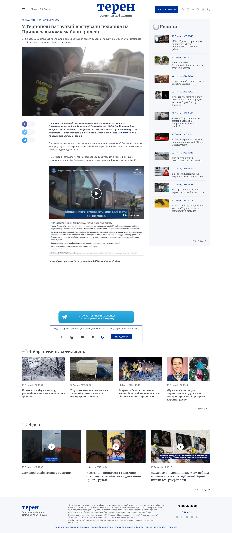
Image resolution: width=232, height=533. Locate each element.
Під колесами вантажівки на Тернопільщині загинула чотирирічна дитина (89, 393)
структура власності (156, 527)
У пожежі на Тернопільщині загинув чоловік (188, 82)
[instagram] (188, 9)
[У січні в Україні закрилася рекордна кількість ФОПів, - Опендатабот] (162, 139)
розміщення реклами (77, 527)
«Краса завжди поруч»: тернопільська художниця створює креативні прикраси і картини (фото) (186, 395)
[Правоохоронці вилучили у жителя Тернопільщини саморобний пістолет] (162, 205)
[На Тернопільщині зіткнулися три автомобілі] (162, 157)
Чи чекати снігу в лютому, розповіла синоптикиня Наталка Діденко (43, 393)
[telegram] (198, 9)
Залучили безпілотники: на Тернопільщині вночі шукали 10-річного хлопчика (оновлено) (140, 393)
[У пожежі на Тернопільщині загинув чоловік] (162, 80)
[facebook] (183, 9)
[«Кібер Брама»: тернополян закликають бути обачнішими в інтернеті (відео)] (162, 43)
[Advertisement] (33, 186)
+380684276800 (186, 506)
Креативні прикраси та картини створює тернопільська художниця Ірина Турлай (113, 476)
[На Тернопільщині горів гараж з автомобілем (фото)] (162, 188)
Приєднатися (121, 337)
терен (30, 507)
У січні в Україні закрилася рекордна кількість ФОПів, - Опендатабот (187, 142)
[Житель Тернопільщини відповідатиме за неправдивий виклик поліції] (162, 120)
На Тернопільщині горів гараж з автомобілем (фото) (188, 191)
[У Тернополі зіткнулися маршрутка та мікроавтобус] (162, 172)
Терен (116, 6)
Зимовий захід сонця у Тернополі (47, 473)
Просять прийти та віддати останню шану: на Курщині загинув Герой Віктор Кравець (187, 101)
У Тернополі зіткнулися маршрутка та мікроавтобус (188, 175)
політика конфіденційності (129, 527)
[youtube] (193, 9)
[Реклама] (96, 317)
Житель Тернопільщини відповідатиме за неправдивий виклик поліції (186, 122)
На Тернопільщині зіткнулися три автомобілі (187, 159)
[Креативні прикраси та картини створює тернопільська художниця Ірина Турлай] (116, 446)
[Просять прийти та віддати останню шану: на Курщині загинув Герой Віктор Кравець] (162, 98)
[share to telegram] (28, 140)
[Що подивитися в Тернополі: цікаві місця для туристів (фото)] (162, 62)
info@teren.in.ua (186, 512)
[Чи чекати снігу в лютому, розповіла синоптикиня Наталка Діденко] (43, 369)
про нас (173, 527)
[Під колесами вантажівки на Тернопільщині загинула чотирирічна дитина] (91, 369)
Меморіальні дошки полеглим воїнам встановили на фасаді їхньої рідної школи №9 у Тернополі (180, 476)
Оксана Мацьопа (50, 20)
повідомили (127, 132)
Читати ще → (198, 240)
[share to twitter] (28, 132)
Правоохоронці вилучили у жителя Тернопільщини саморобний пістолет (187, 208)
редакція (59, 527)
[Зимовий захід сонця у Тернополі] (51, 446)
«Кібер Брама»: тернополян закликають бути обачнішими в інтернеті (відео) (187, 45)
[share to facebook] (28, 124)
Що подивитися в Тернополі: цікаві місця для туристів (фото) (187, 65)
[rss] (203, 9)
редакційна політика (102, 527)
